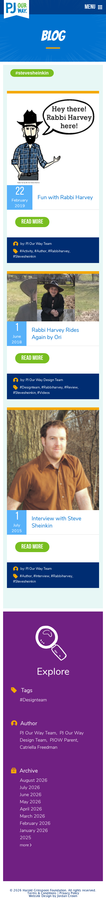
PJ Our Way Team (39, 243)
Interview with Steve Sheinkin (56, 522)
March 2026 (32, 816)
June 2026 (30, 795)
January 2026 (34, 830)
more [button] (25, 845)
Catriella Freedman (38, 747)
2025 (25, 838)
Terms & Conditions (41, 893)
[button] (92, 7)
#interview (41, 576)
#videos (43, 393)
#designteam (30, 387)
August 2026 (33, 780)
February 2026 (35, 823)
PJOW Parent (63, 740)
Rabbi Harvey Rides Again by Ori (55, 333)
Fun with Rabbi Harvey (65, 197)
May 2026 (30, 802)
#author (40, 251)
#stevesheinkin (32, 73)
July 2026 (30, 787)
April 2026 (31, 809)
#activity (26, 251)
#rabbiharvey (58, 251)
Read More (32, 222)
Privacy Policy (69, 893)
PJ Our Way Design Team (44, 380)
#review (71, 387)
